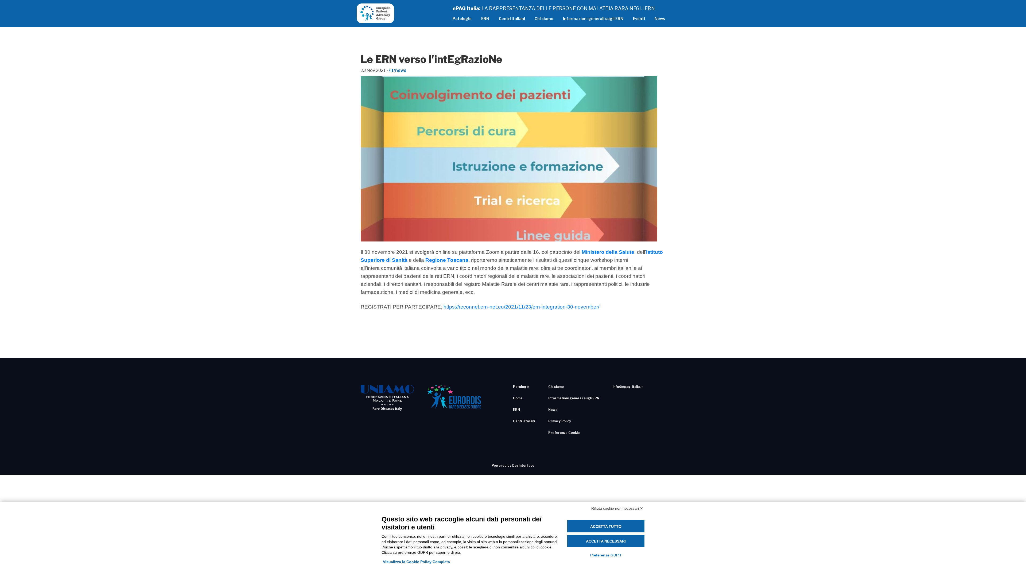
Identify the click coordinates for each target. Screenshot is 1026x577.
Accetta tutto (605, 526)
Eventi (639, 18)
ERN (485, 18)
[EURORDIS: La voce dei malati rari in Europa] (454, 396)
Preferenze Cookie (564, 433)
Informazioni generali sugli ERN (593, 18)
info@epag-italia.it (628, 387)
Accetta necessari (606, 541)
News (660, 18)
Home (518, 398)
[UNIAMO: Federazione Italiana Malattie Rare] (387, 397)
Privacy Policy (559, 421)
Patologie (462, 18)
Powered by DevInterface (513, 465)
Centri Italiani (512, 18)
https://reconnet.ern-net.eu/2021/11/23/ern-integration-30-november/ (521, 307)
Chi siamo (544, 18)
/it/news (397, 70)
